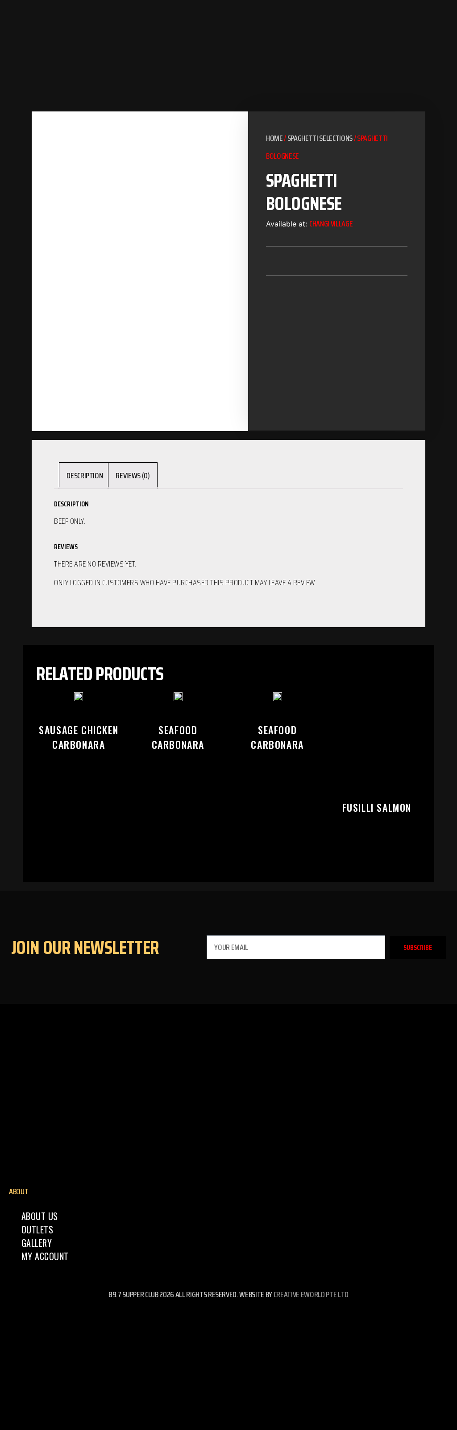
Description (84, 475)
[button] (297, 261)
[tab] (84, 475)
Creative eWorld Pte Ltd (311, 1294)
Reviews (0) (133, 475)
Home (274, 138)
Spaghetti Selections (320, 138)
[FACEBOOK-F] (228, 1319)
